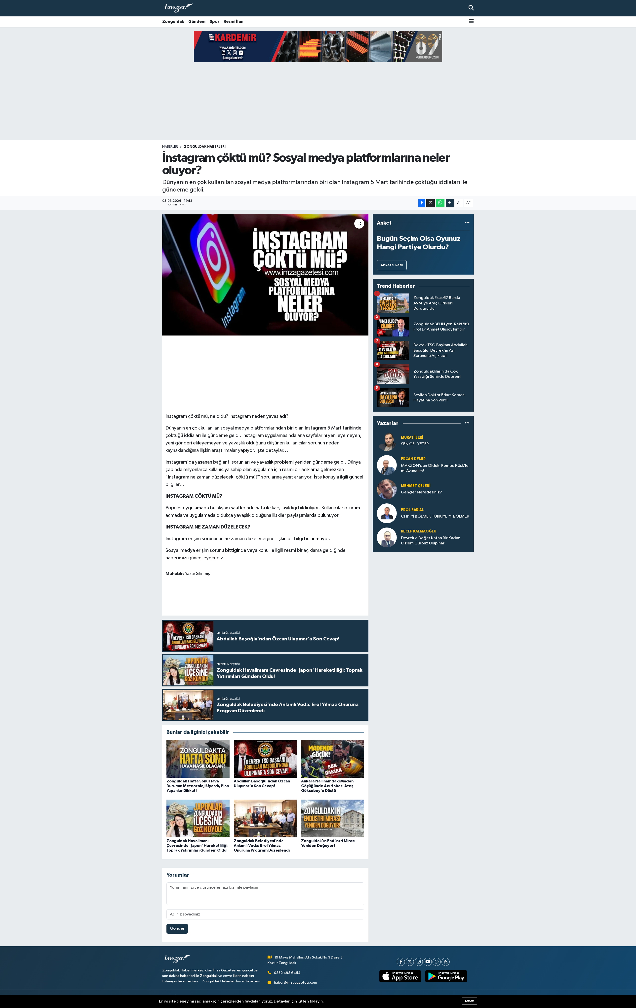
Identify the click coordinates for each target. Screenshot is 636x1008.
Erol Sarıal (412, 510)
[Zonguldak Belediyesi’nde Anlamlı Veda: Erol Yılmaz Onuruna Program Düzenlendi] (265, 818)
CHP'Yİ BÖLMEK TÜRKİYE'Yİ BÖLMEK (435, 516)
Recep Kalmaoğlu (418, 531)
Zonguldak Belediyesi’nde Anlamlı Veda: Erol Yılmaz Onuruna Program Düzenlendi (262, 845)
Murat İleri (412, 437)
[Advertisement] (318, 101)
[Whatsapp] (437, 962)
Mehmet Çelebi (416, 486)
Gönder (177, 928)
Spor (214, 21)
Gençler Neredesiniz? (421, 492)
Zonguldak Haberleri (205, 146)
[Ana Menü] (471, 21)
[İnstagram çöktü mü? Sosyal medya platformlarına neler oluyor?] (265, 275)
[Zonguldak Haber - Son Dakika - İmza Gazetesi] (180, 8)
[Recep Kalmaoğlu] (387, 537)
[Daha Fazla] (450, 203)
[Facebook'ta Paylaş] (421, 203)
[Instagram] (419, 962)
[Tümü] (467, 223)
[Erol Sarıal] (387, 513)
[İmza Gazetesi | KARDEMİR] (318, 47)
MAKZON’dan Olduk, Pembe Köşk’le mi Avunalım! (435, 468)
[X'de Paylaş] (430, 203)
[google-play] (446, 976)
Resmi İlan (233, 21)
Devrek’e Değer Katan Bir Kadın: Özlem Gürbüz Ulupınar (430, 540)
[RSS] (445, 962)
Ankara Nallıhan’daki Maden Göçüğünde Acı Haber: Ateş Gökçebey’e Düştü (327, 786)
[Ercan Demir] (387, 465)
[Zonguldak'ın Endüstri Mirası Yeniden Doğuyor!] (332, 818)
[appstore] (400, 976)
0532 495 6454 (287, 973)
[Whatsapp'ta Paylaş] (440, 203)
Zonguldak (173, 21)
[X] (410, 962)
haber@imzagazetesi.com (295, 982)
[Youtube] (428, 962)
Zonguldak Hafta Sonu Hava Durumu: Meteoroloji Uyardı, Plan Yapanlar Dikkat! (197, 786)
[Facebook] (401, 962)
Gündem (196, 21)
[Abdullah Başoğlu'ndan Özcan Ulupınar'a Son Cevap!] (265, 759)
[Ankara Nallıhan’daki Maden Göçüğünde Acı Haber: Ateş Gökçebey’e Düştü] (332, 759)
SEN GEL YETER (415, 444)
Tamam (469, 1001)
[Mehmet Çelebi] (387, 489)
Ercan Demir (413, 459)
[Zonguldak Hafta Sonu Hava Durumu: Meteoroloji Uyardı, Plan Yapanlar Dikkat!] (198, 759)
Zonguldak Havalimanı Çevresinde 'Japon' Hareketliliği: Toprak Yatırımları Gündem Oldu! (197, 845)
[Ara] (471, 8)
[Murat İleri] (387, 441)
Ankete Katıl (391, 265)
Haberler (170, 146)
